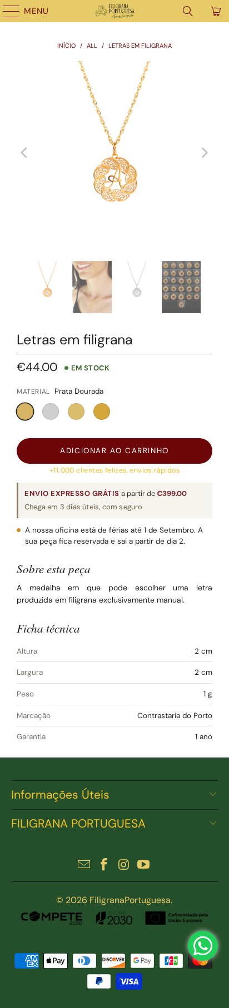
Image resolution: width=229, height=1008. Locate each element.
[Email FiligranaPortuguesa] (84, 865)
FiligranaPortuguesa (130, 900)
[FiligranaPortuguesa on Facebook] (104, 865)
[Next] (204, 152)
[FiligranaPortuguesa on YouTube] (144, 865)
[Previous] (25, 152)
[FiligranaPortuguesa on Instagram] (124, 865)
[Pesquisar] (187, 11)
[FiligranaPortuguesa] (114, 11)
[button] (25, 411)
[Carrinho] (215, 11)
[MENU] (6, 11)
